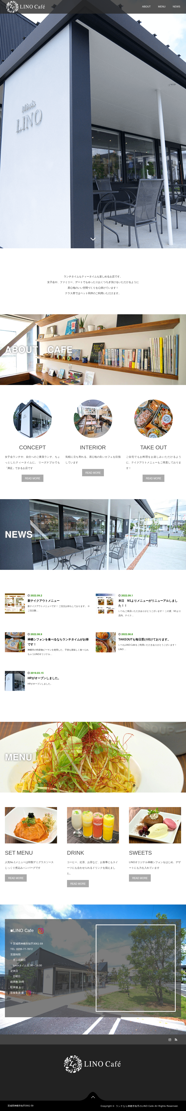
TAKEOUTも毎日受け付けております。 (144, 639)
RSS (175, 1039)
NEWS (176, 6)
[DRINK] (93, 846)
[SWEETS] (155, 846)
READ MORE (32, 478)
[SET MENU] (31, 846)
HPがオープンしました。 (44, 678)
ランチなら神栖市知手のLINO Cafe (135, 1105)
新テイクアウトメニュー (44, 600)
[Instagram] (169, 1039)
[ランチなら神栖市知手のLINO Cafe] (26, 6)
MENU (161, 6)
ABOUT (146, 6)
